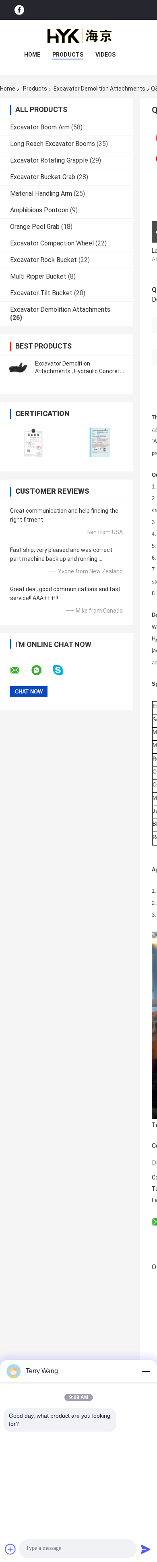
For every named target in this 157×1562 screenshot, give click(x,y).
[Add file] (10, 1549)
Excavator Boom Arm (40, 127)
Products (67, 54)
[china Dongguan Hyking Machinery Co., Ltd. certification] (33, 442)
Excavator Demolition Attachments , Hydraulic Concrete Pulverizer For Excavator (79, 371)
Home (32, 54)
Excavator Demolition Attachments (99, 88)
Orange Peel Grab (35, 226)
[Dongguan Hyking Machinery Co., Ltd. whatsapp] (41, 670)
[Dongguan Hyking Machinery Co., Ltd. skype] (63, 670)
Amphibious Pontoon (39, 210)
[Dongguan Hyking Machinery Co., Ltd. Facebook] (19, 10)
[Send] (145, 1549)
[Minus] (146, 1371)
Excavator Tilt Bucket (41, 293)
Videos (105, 54)
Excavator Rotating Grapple (49, 160)
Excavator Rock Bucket (43, 260)
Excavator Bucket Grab (42, 177)
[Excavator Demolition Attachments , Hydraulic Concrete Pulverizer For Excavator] (18, 367)
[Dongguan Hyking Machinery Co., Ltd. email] (20, 670)
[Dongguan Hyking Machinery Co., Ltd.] (78, 36)
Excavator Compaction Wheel (52, 243)
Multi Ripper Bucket (38, 276)
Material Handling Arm (41, 193)
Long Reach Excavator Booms (52, 144)
